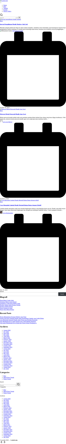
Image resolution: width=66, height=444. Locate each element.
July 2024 (6, 368)
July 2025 (6, 350)
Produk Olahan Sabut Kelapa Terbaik (10, 305)
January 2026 (7, 341)
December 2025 (7, 342)
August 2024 (6, 367)
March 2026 (6, 338)
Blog (1, 21)
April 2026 (6, 336)
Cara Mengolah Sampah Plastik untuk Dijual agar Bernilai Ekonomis (18, 320)
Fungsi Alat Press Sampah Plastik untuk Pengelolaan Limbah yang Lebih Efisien (22, 318)
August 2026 (6, 330)
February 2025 (7, 358)
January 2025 (7, 359)
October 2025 (7, 345)
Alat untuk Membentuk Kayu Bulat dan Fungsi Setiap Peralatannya (18, 323)
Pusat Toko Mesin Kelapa (7, 309)
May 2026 (6, 335)
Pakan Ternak (7, 379)
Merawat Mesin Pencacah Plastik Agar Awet (13, 114)
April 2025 (6, 355)
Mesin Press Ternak (8, 377)
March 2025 (6, 356)
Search (2, 291)
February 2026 (7, 339)
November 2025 (7, 344)
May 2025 (6, 353)
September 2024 (7, 365)
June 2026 (6, 333)
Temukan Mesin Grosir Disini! (8, 302)
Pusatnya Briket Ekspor (6, 306)
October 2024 (7, 364)
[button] (17, 18)
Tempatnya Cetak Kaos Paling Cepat (10, 303)
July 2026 (6, 332)
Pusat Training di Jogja (6, 308)
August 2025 (6, 348)
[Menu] (0, 2)
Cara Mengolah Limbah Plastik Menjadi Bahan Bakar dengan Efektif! (20, 205)
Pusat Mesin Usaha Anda (7, 300)
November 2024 (7, 362)
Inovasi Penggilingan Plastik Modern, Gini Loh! (14, 24)
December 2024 (7, 361)
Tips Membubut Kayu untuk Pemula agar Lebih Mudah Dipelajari (18, 321)
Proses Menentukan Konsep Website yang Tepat (13, 317)
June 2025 (6, 352)
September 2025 (7, 347)
